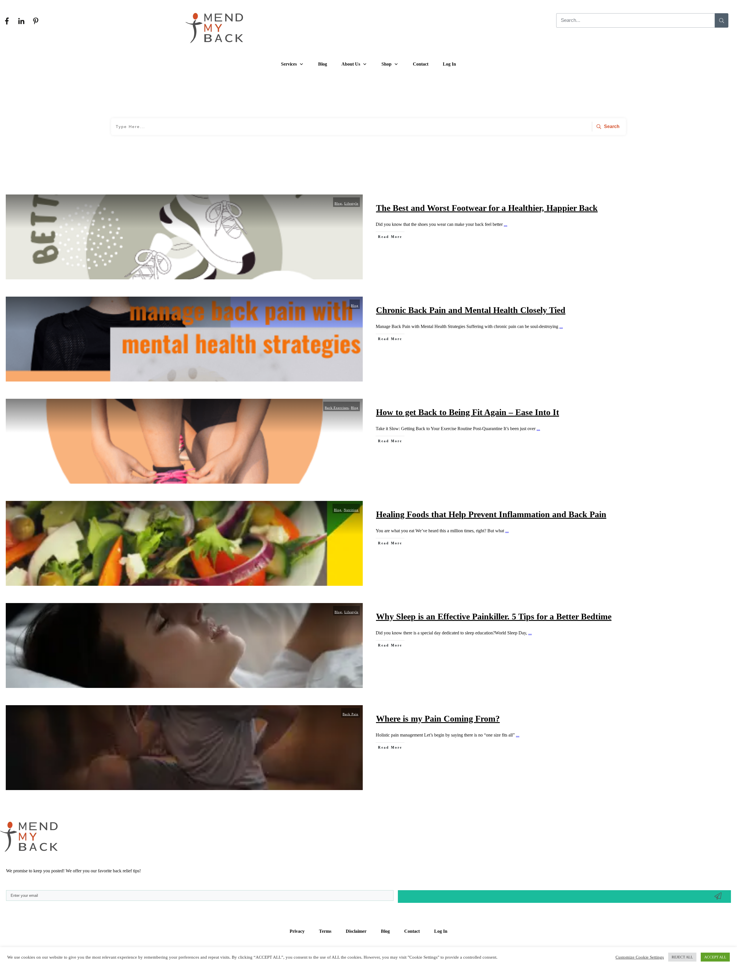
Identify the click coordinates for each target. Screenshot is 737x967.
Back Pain (350, 714)
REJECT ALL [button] (682, 957)
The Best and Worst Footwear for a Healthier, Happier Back (487, 208)
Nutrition (351, 510)
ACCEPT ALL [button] (715, 957)
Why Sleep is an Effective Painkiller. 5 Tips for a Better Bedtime (493, 616)
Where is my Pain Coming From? (438, 718)
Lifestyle (351, 203)
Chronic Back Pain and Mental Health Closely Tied (470, 310)
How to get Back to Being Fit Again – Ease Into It (467, 412)
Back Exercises (337, 407)
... (505, 224)
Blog (338, 203)
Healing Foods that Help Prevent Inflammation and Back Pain (491, 514)
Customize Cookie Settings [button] (640, 957)
